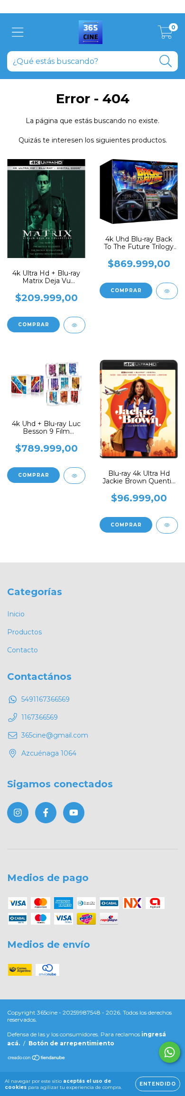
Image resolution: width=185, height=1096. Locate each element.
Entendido (157, 1084)
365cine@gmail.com (54, 735)
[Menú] (17, 32)
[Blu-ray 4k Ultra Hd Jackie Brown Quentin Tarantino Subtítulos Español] (167, 525)
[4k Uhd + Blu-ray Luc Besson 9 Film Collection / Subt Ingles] (74, 475)
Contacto (22, 650)
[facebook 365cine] (45, 812)
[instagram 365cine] (17, 812)
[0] (165, 34)
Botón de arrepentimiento (71, 1043)
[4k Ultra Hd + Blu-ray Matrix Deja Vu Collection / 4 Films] (74, 325)
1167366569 (39, 717)
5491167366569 (45, 699)
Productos (24, 632)
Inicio (16, 614)
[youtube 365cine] (73, 812)
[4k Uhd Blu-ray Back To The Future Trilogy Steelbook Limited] (167, 291)
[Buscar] (166, 61)
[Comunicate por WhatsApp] (169, 1052)
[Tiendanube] (36, 1058)
